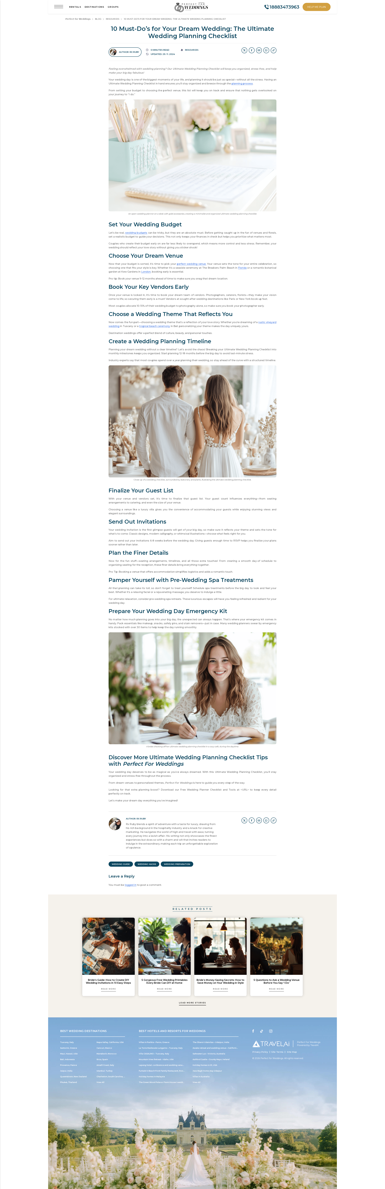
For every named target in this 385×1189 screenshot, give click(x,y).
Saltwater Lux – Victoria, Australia (209, 1054)
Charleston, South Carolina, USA (112, 1076)
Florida (242, 267)
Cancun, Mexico (104, 1048)
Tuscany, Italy (67, 1042)
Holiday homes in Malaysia (152, 1076)
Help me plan (316, 7)
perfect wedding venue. (191, 263)
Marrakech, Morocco (107, 1054)
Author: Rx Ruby (129, 52)
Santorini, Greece (68, 1048)
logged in (130, 885)
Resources (191, 50)
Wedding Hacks (147, 864)
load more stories (192, 1003)
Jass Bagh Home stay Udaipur (207, 1071)
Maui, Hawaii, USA (69, 1054)
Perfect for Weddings (271, 1058)
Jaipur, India (66, 1071)
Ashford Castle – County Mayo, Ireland (211, 1059)
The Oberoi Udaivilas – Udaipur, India (211, 1042)
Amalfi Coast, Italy (105, 1065)
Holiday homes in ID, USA (205, 1065)
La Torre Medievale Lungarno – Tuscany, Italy (161, 1048)
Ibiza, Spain (102, 1059)
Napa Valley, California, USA (110, 1042)
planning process (242, 83)
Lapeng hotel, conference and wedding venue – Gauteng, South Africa (173, 1065)
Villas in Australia (201, 1076)
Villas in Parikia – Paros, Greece (154, 1042)
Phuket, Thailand (68, 1082)
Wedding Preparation (177, 864)
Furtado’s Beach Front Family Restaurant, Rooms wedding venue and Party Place (178, 1071)
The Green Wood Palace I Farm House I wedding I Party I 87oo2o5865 (172, 1082)
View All (100, 1082)
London (146, 271)
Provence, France (68, 1065)
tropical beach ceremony (154, 326)
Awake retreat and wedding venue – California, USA (218, 1048)
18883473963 (284, 7)
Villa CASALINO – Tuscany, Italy (154, 1054)
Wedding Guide (121, 864)
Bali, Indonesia (67, 1059)
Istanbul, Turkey (104, 1071)
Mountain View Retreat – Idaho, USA (156, 1059)
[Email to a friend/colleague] (259, 50)
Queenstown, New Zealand (73, 1076)
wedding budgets (136, 232)
